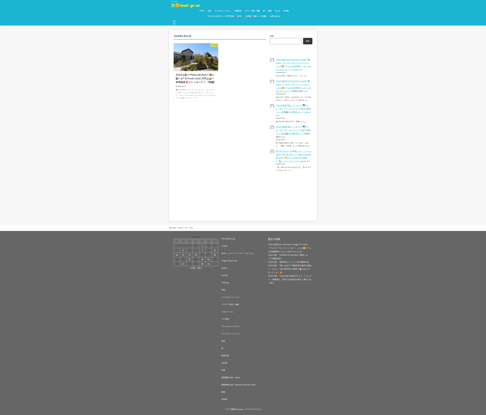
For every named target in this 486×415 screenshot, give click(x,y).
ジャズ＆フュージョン (222, 11)
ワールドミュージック (231, 334)
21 (189, 259)
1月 (186, 228)
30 (202, 264)
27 (183, 264)
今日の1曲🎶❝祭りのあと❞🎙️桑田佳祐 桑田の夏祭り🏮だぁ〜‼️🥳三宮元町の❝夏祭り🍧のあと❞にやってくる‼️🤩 (289, 269)
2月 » (199, 268)
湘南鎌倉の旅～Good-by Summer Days (238, 385)
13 (183, 255)
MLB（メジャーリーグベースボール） (238, 253)
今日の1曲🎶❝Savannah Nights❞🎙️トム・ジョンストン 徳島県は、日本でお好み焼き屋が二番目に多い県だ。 (290, 279)
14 (189, 255)
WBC (223, 290)
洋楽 (209, 11)
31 (208, 264)
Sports (277, 11)
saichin (295, 70)
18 (215, 255)
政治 (223, 341)
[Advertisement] (291, 194)
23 (202, 259)
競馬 (269, 11)
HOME (173, 228)
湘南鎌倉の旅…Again (230, 377)
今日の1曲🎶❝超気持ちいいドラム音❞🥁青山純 (288, 262)
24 (208, 259)
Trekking (225, 283)
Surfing (224, 275)
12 (177, 255)
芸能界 (224, 399)
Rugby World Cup (229, 261)
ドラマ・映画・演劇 (252, 11)
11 (215, 250)
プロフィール (227, 312)
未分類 (286, 11)
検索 (272, 36)
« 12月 (193, 268)
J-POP (201, 11)
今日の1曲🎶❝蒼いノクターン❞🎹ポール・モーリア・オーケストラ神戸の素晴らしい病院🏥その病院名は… (293, 108)
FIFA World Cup (228, 239)
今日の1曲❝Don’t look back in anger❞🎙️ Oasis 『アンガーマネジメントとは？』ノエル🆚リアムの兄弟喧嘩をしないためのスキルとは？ (289, 247)
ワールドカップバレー (231, 326)
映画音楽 (238, 11)
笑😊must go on (187, 5)
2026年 (180, 228)
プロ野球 (225, 319)
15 (196, 255)
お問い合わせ (275, 16)
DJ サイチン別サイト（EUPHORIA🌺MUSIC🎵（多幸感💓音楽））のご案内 (237, 16)
